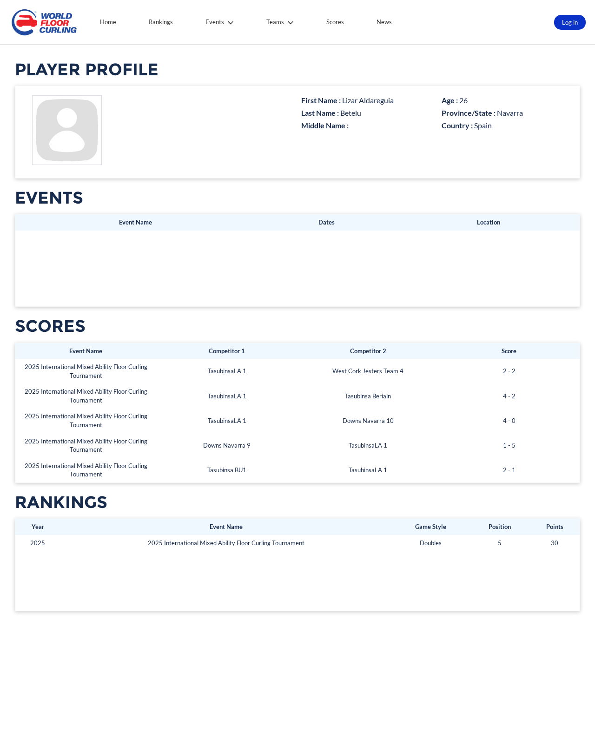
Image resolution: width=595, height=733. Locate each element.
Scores (335, 22)
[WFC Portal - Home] (44, 22)
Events (214, 22)
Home (108, 22)
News (384, 22)
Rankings (161, 22)
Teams (275, 22)
